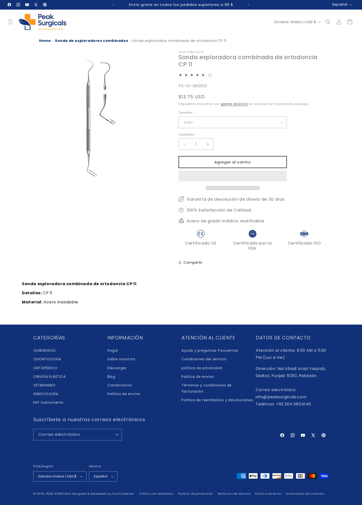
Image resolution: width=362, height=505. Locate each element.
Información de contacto (305, 494)
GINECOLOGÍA (45, 393)
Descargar (116, 368)
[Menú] (10, 22)
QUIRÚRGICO (44, 350)
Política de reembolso (157, 494)
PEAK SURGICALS (58, 494)
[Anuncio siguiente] (248, 4)
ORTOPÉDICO (45, 368)
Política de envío (268, 494)
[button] (233, 176)
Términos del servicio (234, 494)
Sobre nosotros (121, 359)
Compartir (192, 262)
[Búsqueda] (328, 22)
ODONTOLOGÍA (47, 359)
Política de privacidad (195, 494)
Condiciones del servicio (204, 359)
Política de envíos (123, 393)
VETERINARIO (44, 385)
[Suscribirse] (116, 434)
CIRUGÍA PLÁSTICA (49, 376)
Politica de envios (197, 376)
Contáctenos (119, 385)
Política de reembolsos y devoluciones (217, 400)
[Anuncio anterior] (113, 4)
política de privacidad (201, 368)
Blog (111, 376)
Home (45, 40)
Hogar (112, 350)
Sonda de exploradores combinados (91, 40)
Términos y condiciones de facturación (206, 388)
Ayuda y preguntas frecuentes (209, 350)
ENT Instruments (48, 402)
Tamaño (186, 112)
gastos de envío (234, 104)
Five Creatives (123, 494)
